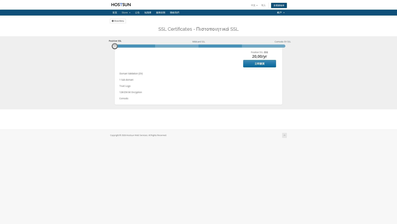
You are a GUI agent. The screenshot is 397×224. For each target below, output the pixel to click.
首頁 (114, 12)
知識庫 (147, 12)
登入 (263, 5)
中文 (253, 5)
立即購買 (260, 63)
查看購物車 (279, 5)
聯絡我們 (174, 12)
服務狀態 (160, 12)
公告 (137, 12)
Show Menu (119, 21)
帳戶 (280, 12)
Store (125, 12)
